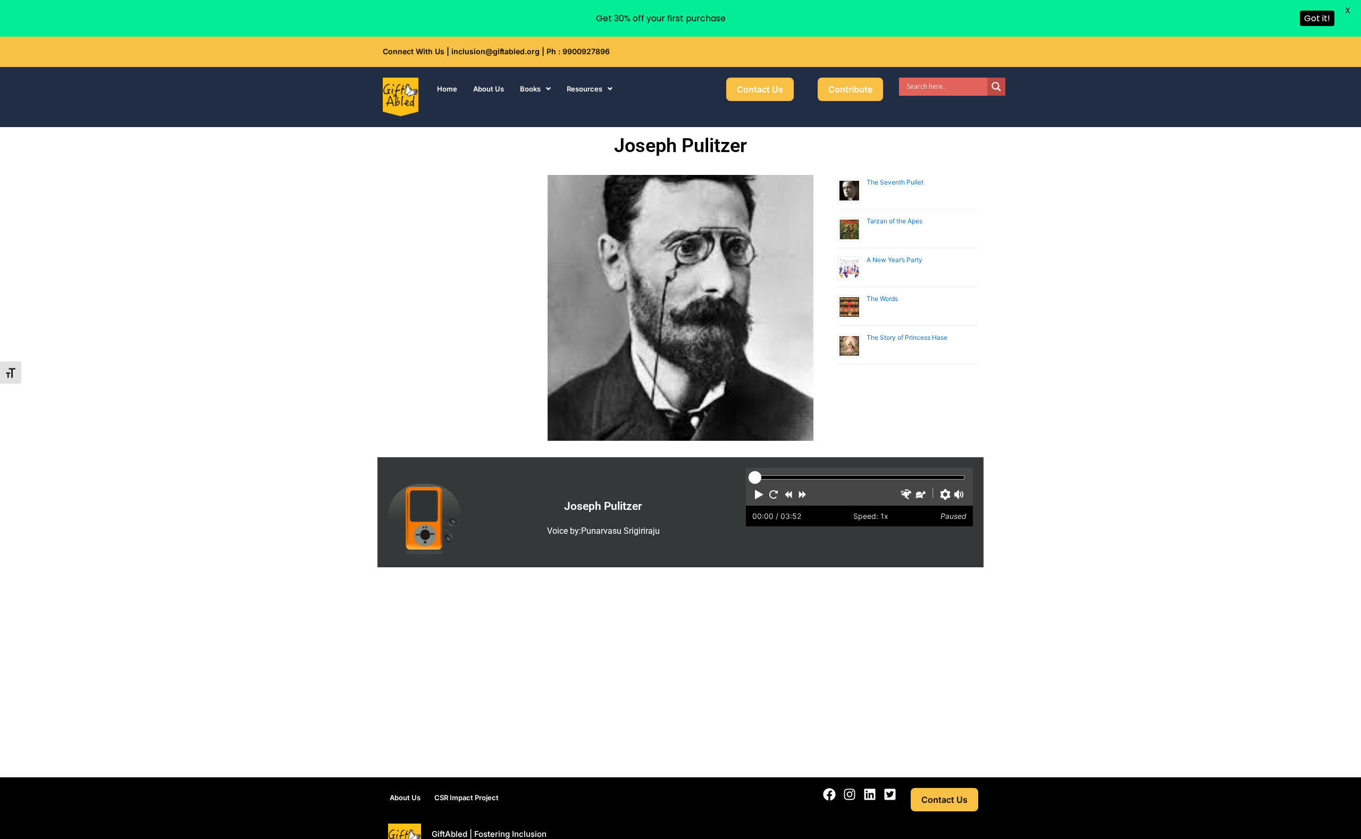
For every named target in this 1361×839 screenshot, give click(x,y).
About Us (488, 89)
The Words (882, 299)
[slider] (755, 477)
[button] (535, 89)
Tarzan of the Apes (894, 221)
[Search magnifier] (996, 87)
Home (447, 89)
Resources (584, 89)
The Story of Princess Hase (907, 337)
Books (530, 89)
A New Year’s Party (894, 260)
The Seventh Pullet (895, 182)
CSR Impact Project (466, 797)
